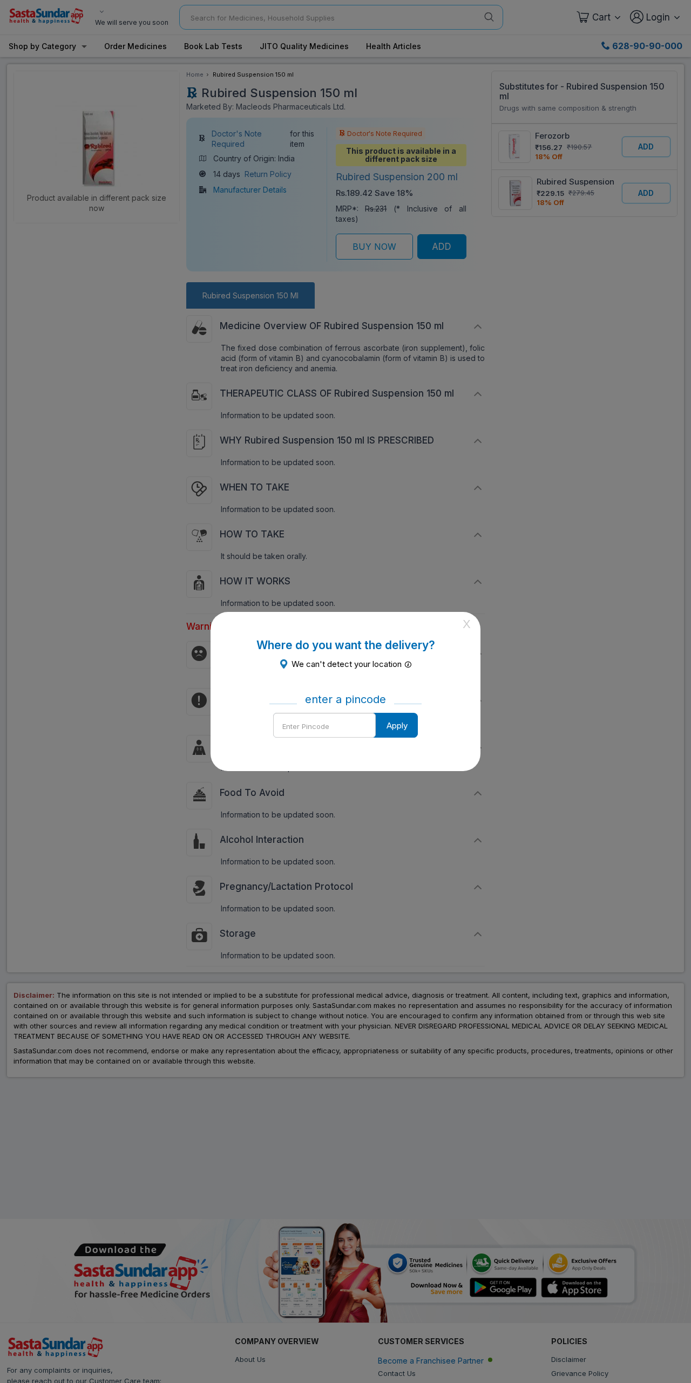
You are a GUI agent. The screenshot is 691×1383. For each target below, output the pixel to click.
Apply (397, 725)
